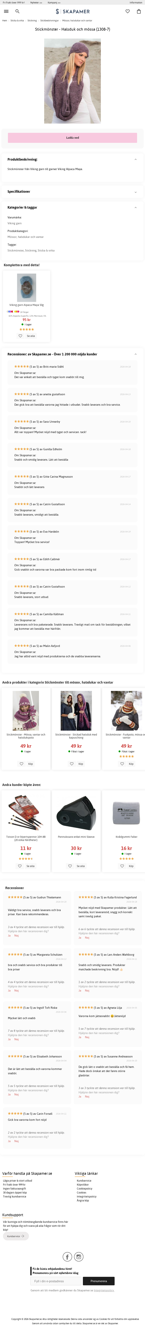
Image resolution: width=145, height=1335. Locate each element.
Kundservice (84, 1180)
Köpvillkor (83, 1184)
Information (136, 2)
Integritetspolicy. (104, 1290)
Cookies (81, 1192)
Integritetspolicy (86, 1196)
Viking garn (15, 223)
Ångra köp (83, 1200)
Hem (4, 20)
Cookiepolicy (84, 1188)
